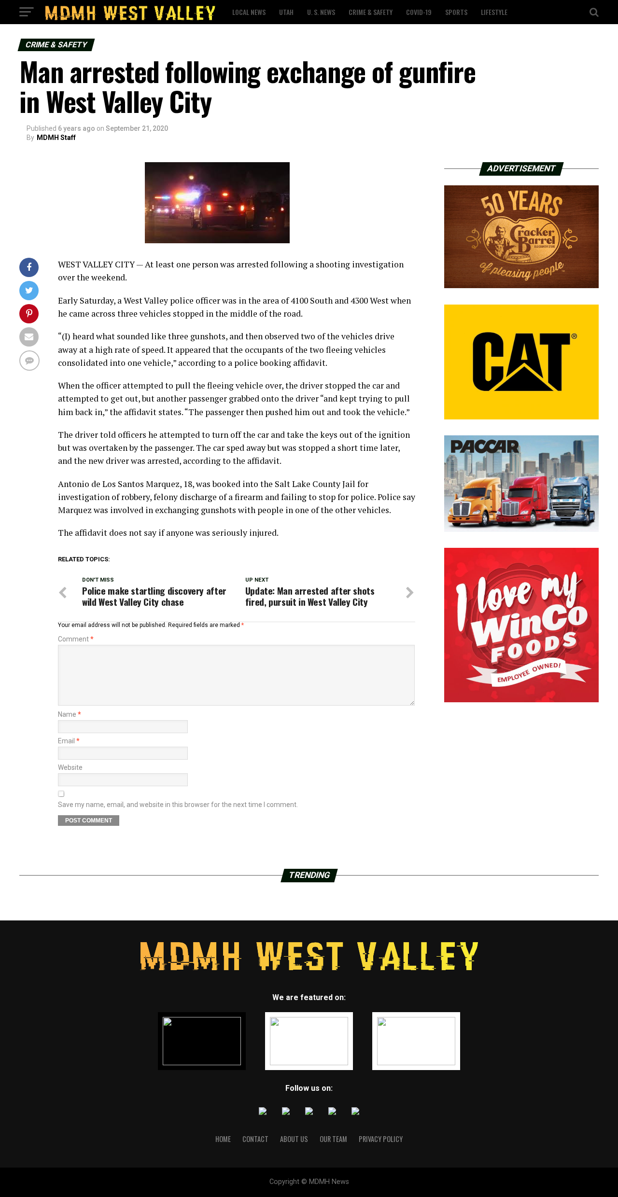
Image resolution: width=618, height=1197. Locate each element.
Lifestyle (494, 12)
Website (70, 767)
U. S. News (321, 12)
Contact (255, 1139)
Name (69, 714)
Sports (456, 12)
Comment (76, 639)
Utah (286, 12)
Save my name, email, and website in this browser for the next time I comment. (178, 804)
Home (223, 1139)
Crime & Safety (371, 12)
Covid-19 (419, 12)
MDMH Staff (56, 137)
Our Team (333, 1139)
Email (69, 741)
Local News (249, 12)
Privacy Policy (381, 1139)
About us (294, 1139)
